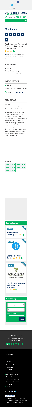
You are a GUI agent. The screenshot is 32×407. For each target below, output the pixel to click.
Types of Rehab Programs (12, 381)
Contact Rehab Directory (12, 379)
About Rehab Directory (12, 365)
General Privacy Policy (18, 402)
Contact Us (9, 386)
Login (10, 7)
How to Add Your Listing (12, 374)
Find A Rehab (9, 367)
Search (22, 319)
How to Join (9, 369)
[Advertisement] (16, 147)
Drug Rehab (9, 377)
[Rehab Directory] (16, 14)
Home (6, 54)
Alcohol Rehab (10, 372)
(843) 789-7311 (19, 92)
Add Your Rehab (12, 9)
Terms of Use (8, 402)
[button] (23, 20)
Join (14, 7)
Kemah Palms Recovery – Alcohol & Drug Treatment (16, 285)
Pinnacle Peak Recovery (12, 233)
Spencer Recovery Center (14, 257)
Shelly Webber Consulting (20, 400)
